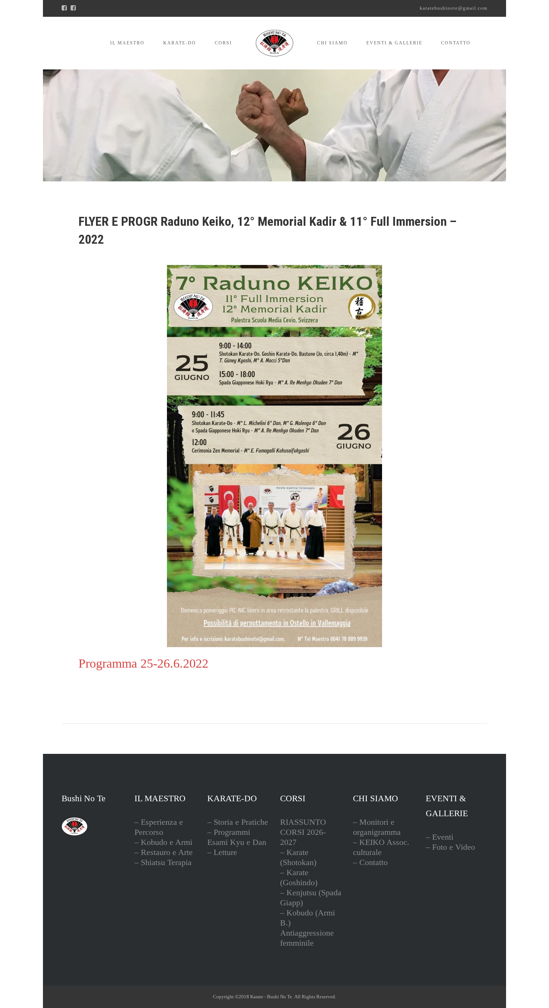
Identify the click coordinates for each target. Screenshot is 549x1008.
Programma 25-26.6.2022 (143, 663)
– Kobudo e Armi (163, 842)
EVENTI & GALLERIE (394, 43)
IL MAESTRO (127, 43)
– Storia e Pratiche (237, 822)
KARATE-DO (179, 43)
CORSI (223, 43)
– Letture (222, 852)
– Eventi (439, 837)
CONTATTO (456, 43)
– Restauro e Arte (163, 852)
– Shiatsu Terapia (163, 862)
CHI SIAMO (332, 43)
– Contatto (370, 862)
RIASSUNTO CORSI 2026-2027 (303, 832)
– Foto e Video (450, 847)
